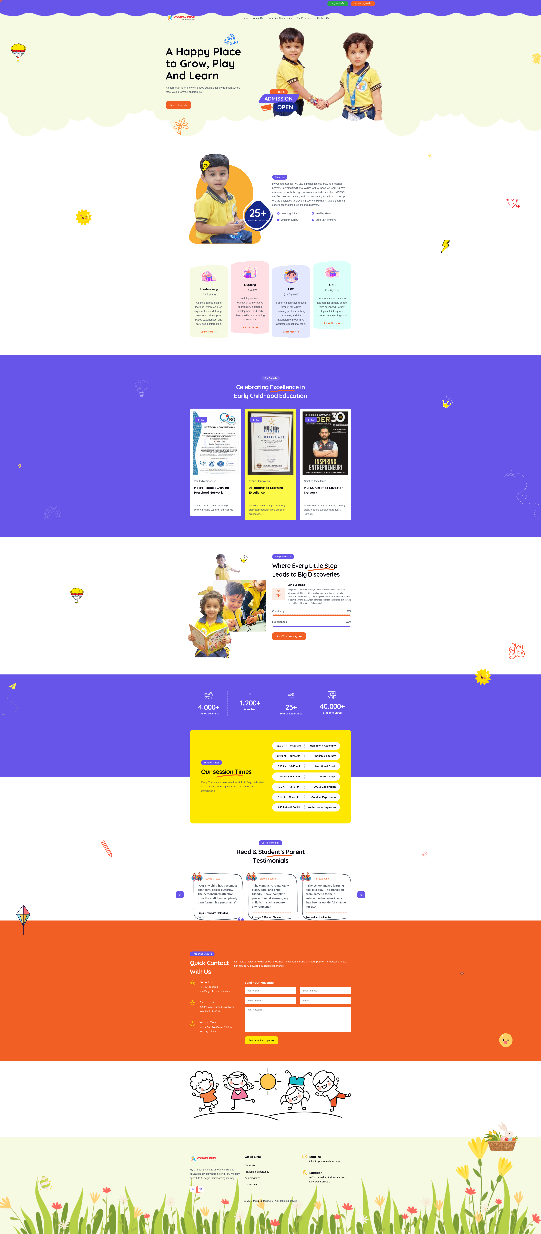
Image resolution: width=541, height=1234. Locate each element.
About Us (258, 18)
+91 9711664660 (209, 987)
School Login (361, 3)
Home (245, 18)
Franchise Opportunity (280, 18)
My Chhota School (257, 1200)
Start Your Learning (286, 636)
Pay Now (336, 3)
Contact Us (323, 18)
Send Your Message (259, 1040)
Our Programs (304, 18)
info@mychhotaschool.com (214, 991)
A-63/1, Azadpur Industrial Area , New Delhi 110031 (327, 1179)
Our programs (252, 1178)
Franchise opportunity (257, 1171)
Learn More (176, 105)
